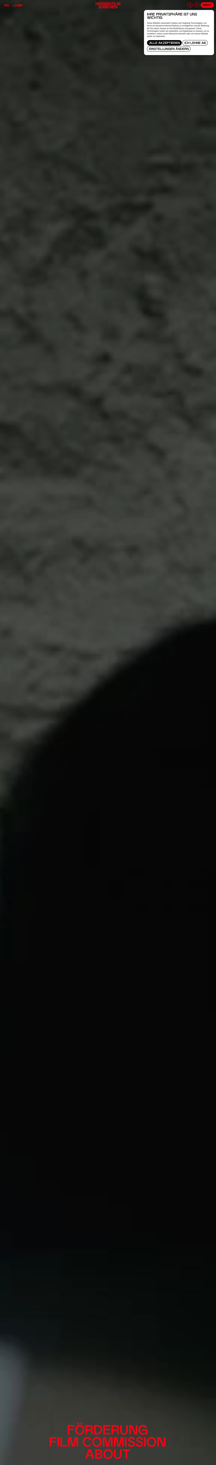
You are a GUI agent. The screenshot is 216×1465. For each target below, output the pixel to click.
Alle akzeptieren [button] (164, 43)
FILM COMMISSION (107, 1443)
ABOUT (107, 1455)
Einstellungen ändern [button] (169, 49)
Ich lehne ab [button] (195, 43)
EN (6, 5)
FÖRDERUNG (107, 1431)
